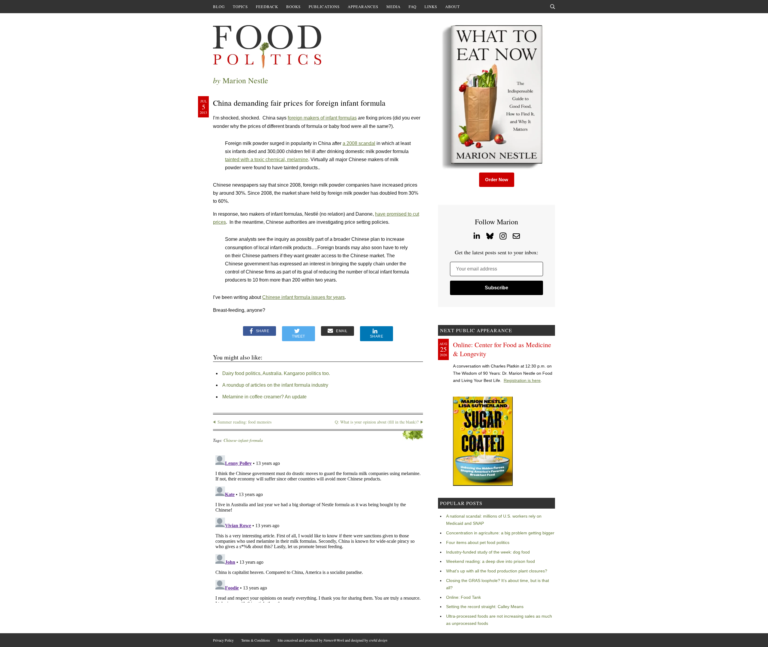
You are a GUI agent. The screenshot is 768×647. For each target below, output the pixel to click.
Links (430, 6)
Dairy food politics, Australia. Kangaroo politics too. (276, 373)
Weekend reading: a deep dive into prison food (490, 561)
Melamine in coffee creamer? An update (264, 396)
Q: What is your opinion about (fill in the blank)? (376, 422)
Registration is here (522, 380)
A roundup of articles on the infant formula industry (275, 385)
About (452, 6)
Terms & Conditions (255, 640)
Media (393, 6)
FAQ (412, 6)
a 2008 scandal (359, 143)
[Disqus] (318, 528)
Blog (219, 6)
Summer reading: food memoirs (245, 422)
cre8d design (378, 640)
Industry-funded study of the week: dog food (488, 552)
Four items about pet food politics (477, 542)
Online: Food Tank (463, 597)
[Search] (552, 6)
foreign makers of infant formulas (322, 117)
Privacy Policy (223, 640)
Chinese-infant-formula (243, 440)
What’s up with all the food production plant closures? (496, 571)
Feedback (267, 6)
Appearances (363, 6)
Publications (324, 6)
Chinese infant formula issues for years (303, 297)
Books (293, 6)
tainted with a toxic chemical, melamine (266, 159)
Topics (240, 6)
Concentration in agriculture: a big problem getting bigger (500, 532)
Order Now (496, 179)
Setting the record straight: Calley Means (485, 606)
